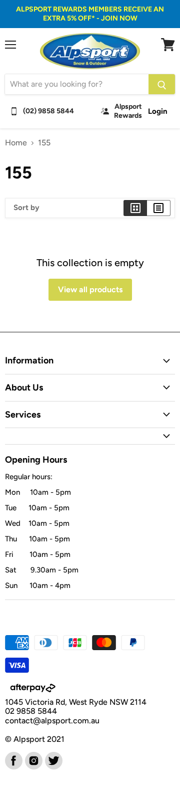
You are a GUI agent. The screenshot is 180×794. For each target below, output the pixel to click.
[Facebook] (13, 760)
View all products (90, 289)
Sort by (27, 208)
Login (158, 111)
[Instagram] (33, 760)
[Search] (161, 84)
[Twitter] (53, 760)
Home (16, 142)
